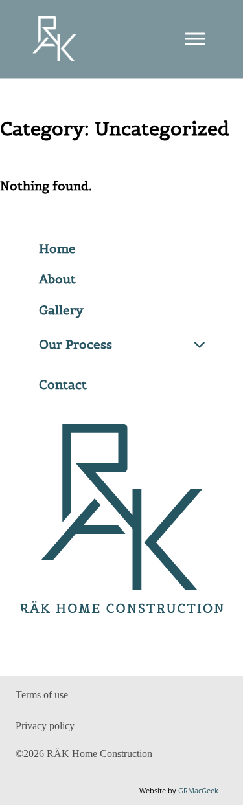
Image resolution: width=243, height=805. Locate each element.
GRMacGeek (198, 790)
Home (57, 248)
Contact (63, 384)
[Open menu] (195, 39)
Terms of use (42, 694)
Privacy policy (45, 725)
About (57, 279)
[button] (122, 344)
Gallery (61, 310)
